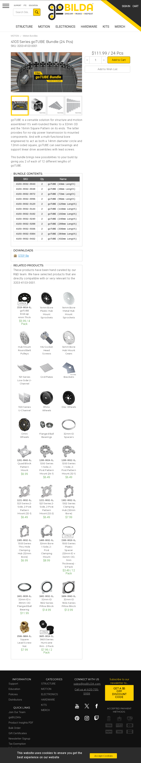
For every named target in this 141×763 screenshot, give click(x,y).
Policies (13, 694)
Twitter (87, 706)
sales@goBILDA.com (87, 683)
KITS (106, 26)
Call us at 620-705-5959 (87, 691)
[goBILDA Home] (70, 11)
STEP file (23, 255)
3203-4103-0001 (27, 46)
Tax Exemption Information (17, 745)
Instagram (87, 718)
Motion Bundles (30, 36)
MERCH (120, 26)
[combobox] (26, 12)
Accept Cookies (103, 755)
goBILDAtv (15, 717)
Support (17, 5)
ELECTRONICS (65, 26)
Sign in (126, 6)
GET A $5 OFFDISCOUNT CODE (119, 693)
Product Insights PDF (21, 722)
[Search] (36, 12)
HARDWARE (89, 26)
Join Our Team (17, 712)
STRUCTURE (24, 26)
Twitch (96, 718)
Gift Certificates (18, 733)
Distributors (15, 699)
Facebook (96, 706)
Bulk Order (15, 728)
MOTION (44, 26)
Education (33, 5)
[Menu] (6, 6)
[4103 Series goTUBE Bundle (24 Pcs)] (46, 72)
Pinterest (77, 718)
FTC (25, 5)
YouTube (77, 706)
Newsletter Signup (19, 738)
